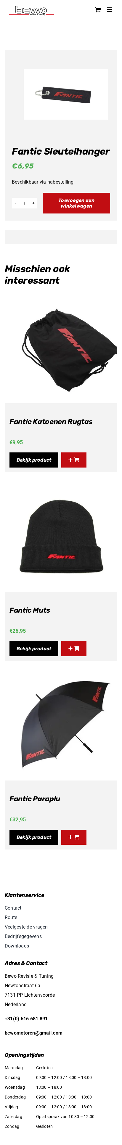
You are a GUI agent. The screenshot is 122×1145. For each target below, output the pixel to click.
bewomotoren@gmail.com (33, 1033)
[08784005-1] (66, 94)
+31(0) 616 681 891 (26, 1019)
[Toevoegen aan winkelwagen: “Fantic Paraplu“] (73, 837)
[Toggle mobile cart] (98, 10)
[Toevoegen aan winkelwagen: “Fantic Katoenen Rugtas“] (73, 460)
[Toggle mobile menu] (110, 10)
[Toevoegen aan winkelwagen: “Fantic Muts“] (73, 648)
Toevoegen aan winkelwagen (76, 203)
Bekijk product (34, 460)
